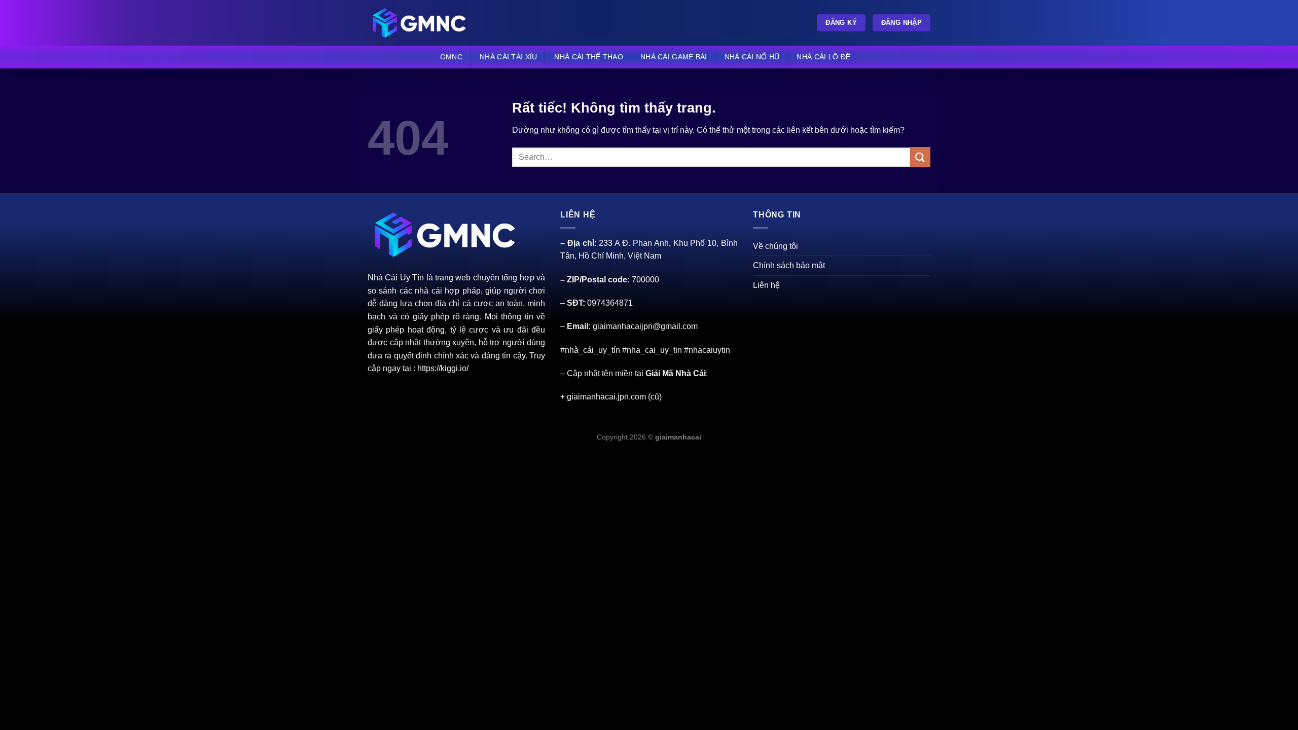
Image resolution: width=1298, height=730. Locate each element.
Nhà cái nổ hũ (752, 57)
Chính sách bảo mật (789, 265)
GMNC (451, 57)
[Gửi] (920, 157)
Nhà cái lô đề (823, 57)
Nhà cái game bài (673, 57)
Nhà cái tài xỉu (508, 57)
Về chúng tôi (775, 246)
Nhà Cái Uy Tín (396, 277)
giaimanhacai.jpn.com (606, 396)
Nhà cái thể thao (588, 57)
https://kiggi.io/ (442, 368)
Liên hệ (766, 285)
